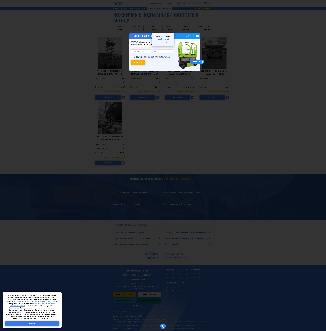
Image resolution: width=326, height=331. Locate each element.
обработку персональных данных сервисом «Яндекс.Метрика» (34, 301)
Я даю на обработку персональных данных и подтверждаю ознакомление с (152, 57)
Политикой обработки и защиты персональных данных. (156, 57)
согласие (139, 56)
